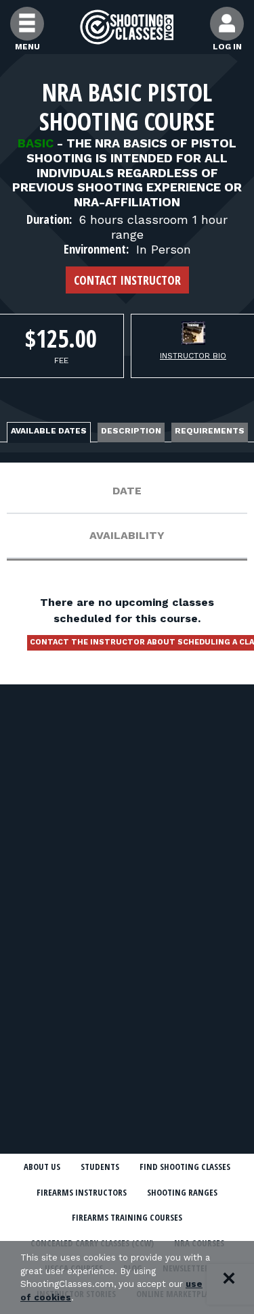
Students (100, 1166)
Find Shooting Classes (185, 1166)
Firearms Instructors (82, 1192)
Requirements (210, 431)
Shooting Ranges (182, 1192)
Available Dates (49, 431)
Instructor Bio (193, 355)
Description (131, 431)
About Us (42, 1166)
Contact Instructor (127, 280)
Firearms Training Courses (127, 1217)
